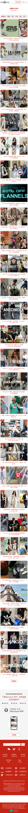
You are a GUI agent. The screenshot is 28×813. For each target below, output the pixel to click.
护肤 (12, 16)
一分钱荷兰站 (21, 775)
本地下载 (23, 703)
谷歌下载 (14, 703)
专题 (8, 16)
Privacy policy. (22, 808)
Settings (15, 810)
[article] (14, 28)
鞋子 (24, 16)
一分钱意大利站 (8, 775)
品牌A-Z (3, 16)
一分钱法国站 (21, 768)
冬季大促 (18, 2)
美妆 (16, 16)
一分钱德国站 (7, 771)
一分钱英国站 (7, 768)
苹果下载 (6, 703)
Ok (11, 810)
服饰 (20, 16)
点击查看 (14, 735)
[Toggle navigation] (25, 2)
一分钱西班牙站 (22, 771)
